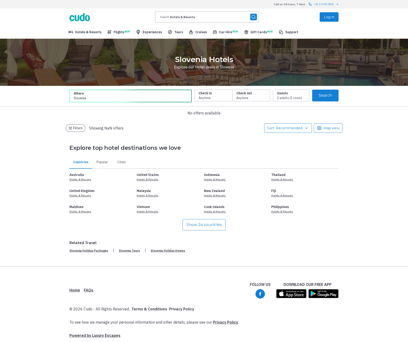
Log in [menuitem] (329, 17)
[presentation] (207, 17)
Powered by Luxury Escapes (94, 335)
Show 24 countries (204, 224)
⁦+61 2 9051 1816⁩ (324, 4)
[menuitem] (85, 32)
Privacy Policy (181, 309)
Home (74, 290)
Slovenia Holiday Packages (88, 250)
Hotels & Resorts (80, 179)
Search (325, 95)
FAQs (88, 290)
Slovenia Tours (129, 250)
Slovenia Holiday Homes (168, 250)
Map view (331, 128)
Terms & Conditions (149, 309)
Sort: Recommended (284, 128)
